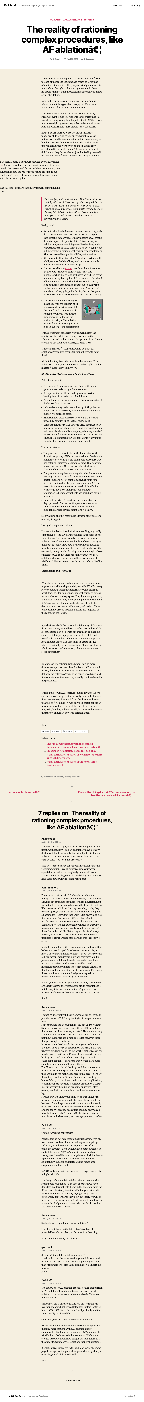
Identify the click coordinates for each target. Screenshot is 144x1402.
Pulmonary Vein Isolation (53, 777)
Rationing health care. (72, 777)
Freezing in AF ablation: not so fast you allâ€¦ (72, 751)
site (2, 165)
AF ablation (55, 20)
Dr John (58, 59)
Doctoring (89, 20)
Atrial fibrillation (72, 20)
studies (68, 268)
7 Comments (89, 59)
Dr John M (10, 5)
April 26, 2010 (72, 59)
